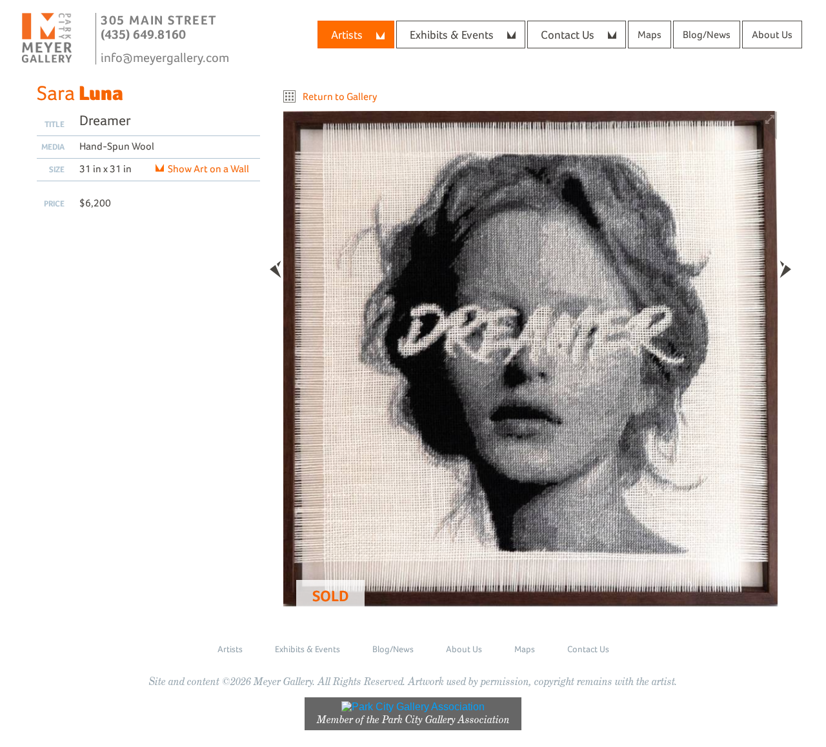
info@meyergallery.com (165, 57)
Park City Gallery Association (446, 719)
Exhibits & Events (452, 34)
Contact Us (567, 34)
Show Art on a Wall (208, 169)
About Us (772, 34)
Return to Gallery (340, 96)
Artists (347, 34)
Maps (649, 34)
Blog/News (706, 34)
